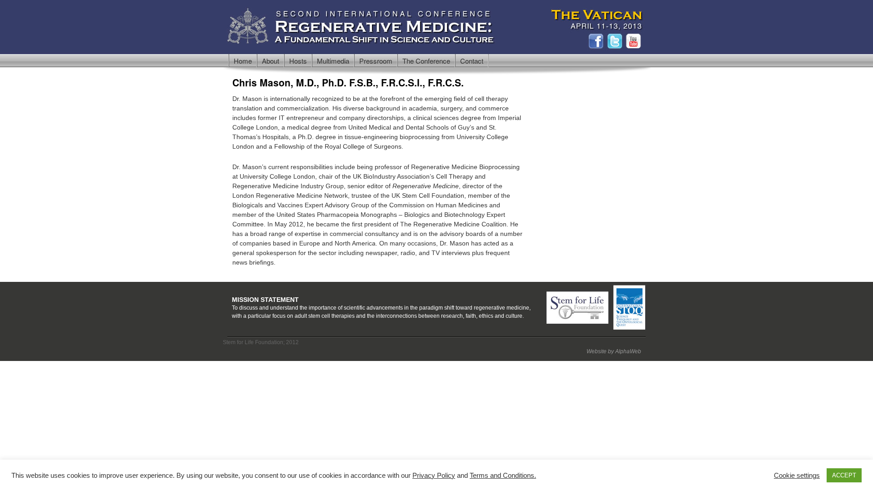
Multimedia (333, 60)
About (270, 60)
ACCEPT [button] (844, 475)
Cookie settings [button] (797, 475)
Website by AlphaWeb (614, 351)
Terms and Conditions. (503, 475)
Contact (471, 60)
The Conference (426, 60)
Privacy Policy (433, 475)
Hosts (298, 60)
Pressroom (375, 60)
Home (243, 60)
